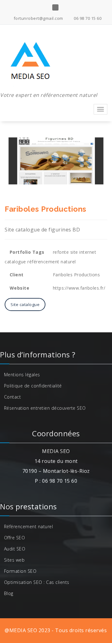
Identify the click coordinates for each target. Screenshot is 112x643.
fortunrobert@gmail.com (37, 18)
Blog (8, 593)
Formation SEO (20, 571)
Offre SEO (14, 538)
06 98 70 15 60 (87, 18)
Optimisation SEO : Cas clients (36, 582)
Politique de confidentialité (33, 386)
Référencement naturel (28, 526)
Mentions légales (22, 375)
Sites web (14, 560)
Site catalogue (25, 304)
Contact (12, 397)
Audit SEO (15, 549)
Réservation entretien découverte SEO (45, 408)
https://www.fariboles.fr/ (79, 288)
